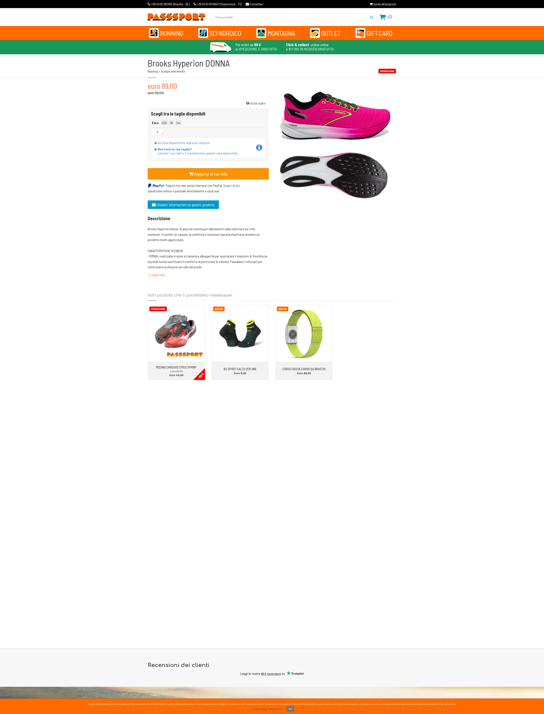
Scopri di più (231, 185)
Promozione (158, 308)
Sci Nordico (225, 33)
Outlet (330, 33)
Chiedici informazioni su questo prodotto (185, 204)
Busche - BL (170, 4)
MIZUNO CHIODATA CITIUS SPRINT (176, 367)
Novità (219, 308)
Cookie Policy (259, 708)
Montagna (281, 33)
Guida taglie (257, 103)
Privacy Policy (275, 708)
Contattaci (256, 4)
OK (290, 708)
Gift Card (379, 33)
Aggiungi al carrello (210, 173)
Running (171, 33)
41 (157, 132)
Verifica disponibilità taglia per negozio (183, 143)
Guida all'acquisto (384, 4)
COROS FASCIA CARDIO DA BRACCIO (304, 369)
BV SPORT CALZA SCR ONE (240, 369)
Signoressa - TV (219, 4)
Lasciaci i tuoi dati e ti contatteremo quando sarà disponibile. (197, 151)
